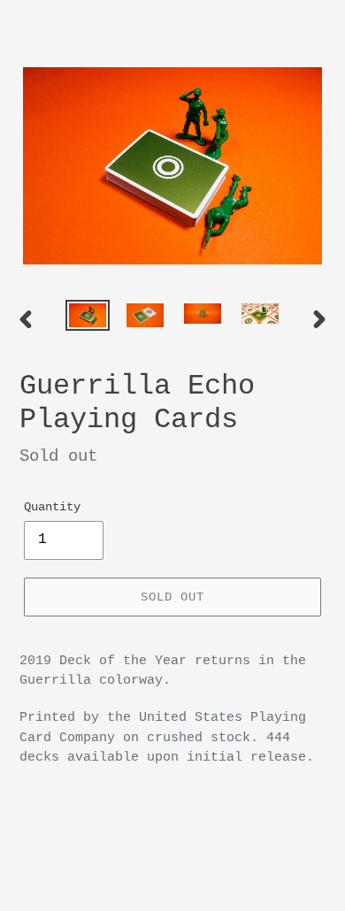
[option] (88, 319)
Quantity (52, 507)
